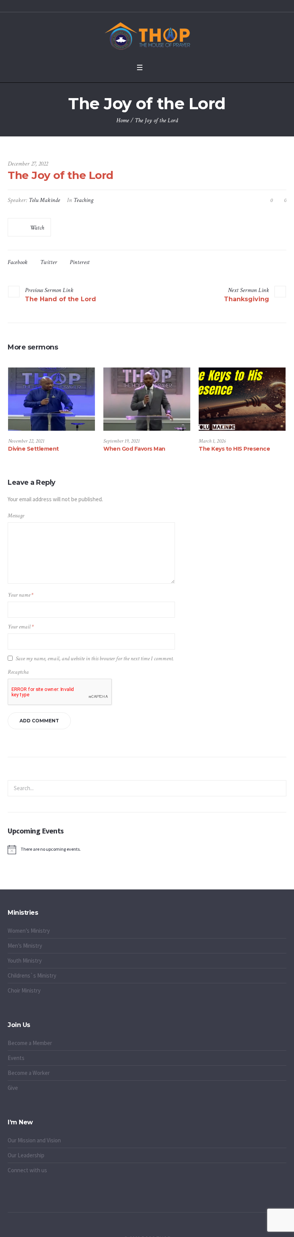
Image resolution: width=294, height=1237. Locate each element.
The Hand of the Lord (60, 299)
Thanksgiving (246, 299)
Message (16, 515)
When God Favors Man (134, 448)
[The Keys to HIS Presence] (242, 398)
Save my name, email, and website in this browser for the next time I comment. (95, 658)
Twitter (48, 262)
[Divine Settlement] (51, 398)
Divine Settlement (33, 448)
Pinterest (80, 262)
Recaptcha (18, 672)
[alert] (147, 849)
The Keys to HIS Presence (234, 448)
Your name (20, 595)
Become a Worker (29, 1072)
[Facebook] (134, 1227)
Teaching (83, 200)
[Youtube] (160, 1227)
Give (13, 1087)
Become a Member (30, 1043)
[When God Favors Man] (146, 398)
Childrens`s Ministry (32, 975)
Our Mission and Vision (34, 1140)
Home (122, 120)
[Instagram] (151, 1227)
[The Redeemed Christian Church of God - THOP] (147, 36)
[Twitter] (143, 1227)
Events (16, 1057)
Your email (21, 626)
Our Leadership (26, 1155)
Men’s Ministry (25, 945)
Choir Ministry (24, 990)
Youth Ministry (25, 960)
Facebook (18, 262)
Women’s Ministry (29, 930)
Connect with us (27, 1170)
